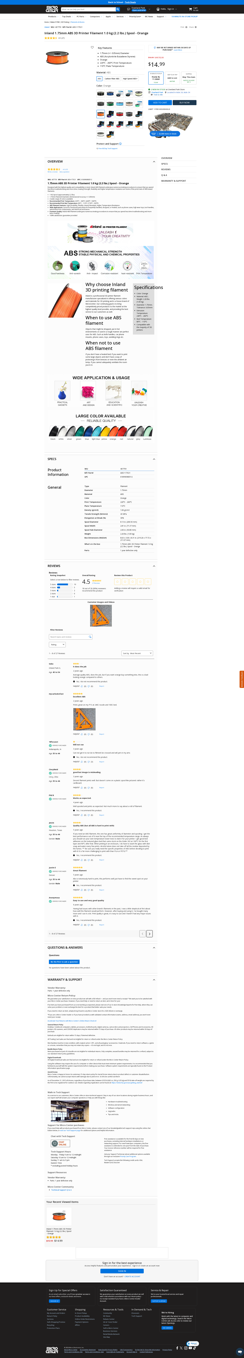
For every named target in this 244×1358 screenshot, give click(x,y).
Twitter (181, 1348)
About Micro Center (70, 1350)
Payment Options (81, 1322)
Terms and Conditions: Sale (94, 1352)
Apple (108, 16)
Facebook (176, 1348)
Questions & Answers (65, 947)
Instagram (185, 1348)
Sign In (122, 1271)
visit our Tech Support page (70, 1130)
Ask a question (64, 171)
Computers (95, 16)
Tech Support (136, 1316)
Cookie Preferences (146, 1352)
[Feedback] (241, 679)
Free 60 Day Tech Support (108, 148)
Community (107, 1313)
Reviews (54, 566)
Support (160, 16)
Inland (46, 27)
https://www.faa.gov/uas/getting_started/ (127, 1083)
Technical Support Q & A (61, 1190)
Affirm (77, 1325)
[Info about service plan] (120, 143)
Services (120, 16)
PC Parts (80, 16)
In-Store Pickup (81, 1313)
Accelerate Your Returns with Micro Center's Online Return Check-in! (72, 1021)
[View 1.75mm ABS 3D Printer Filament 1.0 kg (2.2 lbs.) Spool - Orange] (59, 1216)
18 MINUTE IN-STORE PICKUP (184, 16)
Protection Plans (53, 1328)
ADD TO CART (160, 102)
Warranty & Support (65, 979)
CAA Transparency (126, 1350)
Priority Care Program (128, 1156)
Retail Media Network (111, 1334)
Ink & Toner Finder (110, 1322)
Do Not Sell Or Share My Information (147, 1350)
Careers (106, 1325)
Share (191, 27)
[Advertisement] (122, 1253)
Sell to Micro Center (110, 1328)
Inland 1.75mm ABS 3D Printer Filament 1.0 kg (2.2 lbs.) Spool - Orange (58, 1231)
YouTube (190, 1348)
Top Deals (66, 16)
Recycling (50, 1325)
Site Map (106, 1337)
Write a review (53, 171)
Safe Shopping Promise (56, 1322)
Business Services (110, 1331)
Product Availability (82, 1316)
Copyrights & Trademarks (115, 1352)
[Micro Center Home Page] (52, 8)
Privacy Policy (167, 1350)
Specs (52, 459)
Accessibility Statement (88, 1350)
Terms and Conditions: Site (73, 1352)
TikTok (194, 1348)
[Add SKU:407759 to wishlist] (64, 1211)
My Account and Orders (56, 1313)
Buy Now (185, 102)
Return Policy (52, 1316)
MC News (149, 16)
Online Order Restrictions (85, 1319)
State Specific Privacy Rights (107, 1350)
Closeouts (135, 1313)
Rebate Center (109, 1319)
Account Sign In (132, 1352)
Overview (55, 161)
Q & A (164, 175)
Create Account (132, 1276)
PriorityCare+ (135, 16)
